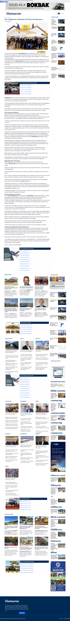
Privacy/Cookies (67, 618)
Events (7, 466)
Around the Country (56, 361)
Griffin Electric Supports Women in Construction (42, 432)
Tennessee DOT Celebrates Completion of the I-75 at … (26, 419)
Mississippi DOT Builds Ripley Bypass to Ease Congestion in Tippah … (54, 428)
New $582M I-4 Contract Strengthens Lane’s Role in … (26, 430)
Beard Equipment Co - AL (25, 250)
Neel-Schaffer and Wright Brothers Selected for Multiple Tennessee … (26, 414)
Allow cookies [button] (5, 1)
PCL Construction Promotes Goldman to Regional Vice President (26, 363)
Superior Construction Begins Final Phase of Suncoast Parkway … (42, 359)
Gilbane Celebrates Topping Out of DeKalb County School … (42, 355)
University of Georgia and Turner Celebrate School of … (11, 491)
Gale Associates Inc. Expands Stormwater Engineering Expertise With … (26, 368)
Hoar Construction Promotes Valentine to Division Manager (26, 355)
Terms (61, 618)
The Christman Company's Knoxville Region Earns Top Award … (42, 428)
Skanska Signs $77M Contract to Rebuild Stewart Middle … (27, 458)
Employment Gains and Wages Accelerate (54, 68)
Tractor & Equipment (25, 255)
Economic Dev (23, 433)
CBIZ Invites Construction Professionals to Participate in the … (42, 418)
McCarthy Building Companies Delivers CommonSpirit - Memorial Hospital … (41, 368)
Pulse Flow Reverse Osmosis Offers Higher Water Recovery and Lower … (54, 502)
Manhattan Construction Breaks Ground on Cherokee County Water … (11, 487)
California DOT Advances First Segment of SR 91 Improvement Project (54, 396)
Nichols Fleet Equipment (26, 85)
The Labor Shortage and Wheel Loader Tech (54, 316)
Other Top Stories (9, 514)
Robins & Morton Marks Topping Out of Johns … (42, 351)
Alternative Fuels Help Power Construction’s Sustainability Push (54, 56)
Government (23, 401)
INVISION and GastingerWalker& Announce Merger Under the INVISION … (42, 452)
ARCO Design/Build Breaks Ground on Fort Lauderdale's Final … (12, 495)
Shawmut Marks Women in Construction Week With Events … (12, 483)
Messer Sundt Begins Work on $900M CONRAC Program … (26, 446)
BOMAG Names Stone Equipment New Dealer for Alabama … (11, 364)
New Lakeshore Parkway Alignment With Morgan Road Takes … (26, 423)
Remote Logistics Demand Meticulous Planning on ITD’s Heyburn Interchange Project (54, 523)
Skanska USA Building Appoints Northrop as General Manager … (27, 351)
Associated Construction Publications (10, 618)
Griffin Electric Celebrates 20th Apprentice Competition (11, 478)
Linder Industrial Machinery (26, 563)
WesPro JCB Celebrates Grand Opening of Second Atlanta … (11, 457)
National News (54, 17)
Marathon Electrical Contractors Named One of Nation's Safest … (11, 418)
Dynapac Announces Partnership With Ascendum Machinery (42, 464)
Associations (8, 401)
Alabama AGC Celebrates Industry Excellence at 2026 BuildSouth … (12, 421)
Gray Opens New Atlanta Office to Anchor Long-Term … (42, 461)
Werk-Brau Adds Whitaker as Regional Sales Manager (11, 361)
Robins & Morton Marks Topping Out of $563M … (11, 372)
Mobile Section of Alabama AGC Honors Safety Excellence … (11, 413)
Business (37, 433)
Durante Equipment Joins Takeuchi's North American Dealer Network (42, 457)
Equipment (7, 433)
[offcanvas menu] (63, 13)
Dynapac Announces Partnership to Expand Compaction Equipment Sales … (12, 357)
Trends (37, 401)
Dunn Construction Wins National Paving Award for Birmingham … (11, 428)
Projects (37, 338)
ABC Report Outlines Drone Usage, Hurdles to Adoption (54, 324)
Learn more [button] (31, 0)
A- (57, 13)
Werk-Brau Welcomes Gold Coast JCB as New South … (11, 454)
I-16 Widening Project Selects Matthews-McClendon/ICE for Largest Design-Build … (11, 351)
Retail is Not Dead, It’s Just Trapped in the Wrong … (54, 385)
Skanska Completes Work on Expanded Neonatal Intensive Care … (26, 454)
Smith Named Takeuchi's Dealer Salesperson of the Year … (11, 450)
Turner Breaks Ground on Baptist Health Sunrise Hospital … (27, 462)
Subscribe (22, 612)
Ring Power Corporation (26, 324)
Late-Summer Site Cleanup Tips (54, 34)
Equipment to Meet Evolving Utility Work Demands (54, 354)
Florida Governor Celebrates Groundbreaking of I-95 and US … (27, 427)
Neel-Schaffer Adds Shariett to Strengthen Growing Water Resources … (26, 359)
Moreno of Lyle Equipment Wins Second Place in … (11, 460)
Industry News (8, 274)
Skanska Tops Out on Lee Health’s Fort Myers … (27, 450)
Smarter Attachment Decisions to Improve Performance (53, 22)
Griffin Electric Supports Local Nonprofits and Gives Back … (41, 413)
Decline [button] (1, 1)
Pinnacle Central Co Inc (25, 501)
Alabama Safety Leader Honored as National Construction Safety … (12, 424)
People (22, 338)
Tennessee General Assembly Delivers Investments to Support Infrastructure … (42, 363)
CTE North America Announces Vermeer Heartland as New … (11, 446)
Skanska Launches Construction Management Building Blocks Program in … (42, 423)
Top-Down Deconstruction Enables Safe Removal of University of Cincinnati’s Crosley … (54, 407)
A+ (60, 13)
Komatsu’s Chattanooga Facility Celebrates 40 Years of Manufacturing (11, 368)
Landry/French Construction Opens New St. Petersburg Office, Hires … (41, 446)
